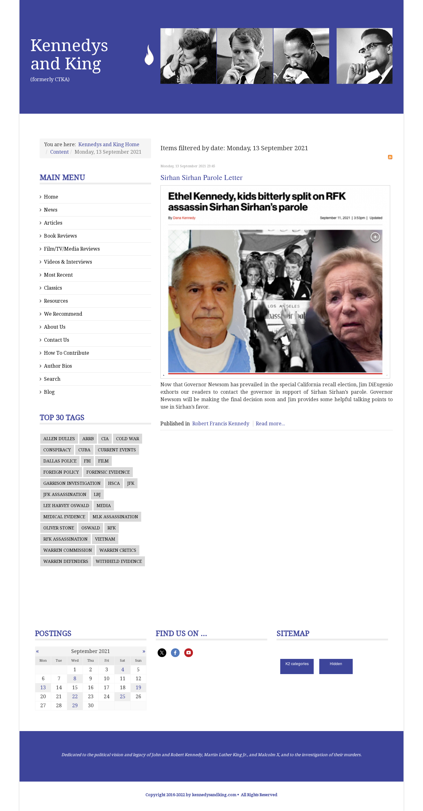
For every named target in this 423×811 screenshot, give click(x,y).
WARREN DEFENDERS (65, 561)
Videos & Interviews (68, 262)
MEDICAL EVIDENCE (64, 516)
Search (52, 379)
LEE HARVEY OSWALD (66, 505)
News (50, 210)
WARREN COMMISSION (67, 550)
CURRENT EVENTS (117, 449)
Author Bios (58, 366)
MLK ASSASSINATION (115, 516)
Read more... (270, 424)
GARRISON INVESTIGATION (72, 483)
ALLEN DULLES (59, 438)
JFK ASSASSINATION (64, 494)
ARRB (88, 438)
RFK (111, 527)
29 (75, 705)
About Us (54, 327)
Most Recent (58, 275)
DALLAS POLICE (59, 460)
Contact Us (56, 340)
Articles (53, 223)
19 (138, 687)
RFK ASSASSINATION (65, 539)
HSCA (114, 483)
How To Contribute (66, 353)
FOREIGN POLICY (61, 472)
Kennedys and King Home (108, 144)
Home (51, 197)
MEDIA (104, 505)
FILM (103, 460)
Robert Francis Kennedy (220, 424)
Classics (53, 288)
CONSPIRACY (57, 449)
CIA (105, 438)
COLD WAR (127, 438)
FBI (87, 460)
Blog (49, 392)
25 (122, 696)
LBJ (97, 494)
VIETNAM (105, 539)
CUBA (84, 449)
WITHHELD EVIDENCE (119, 561)
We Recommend (63, 314)
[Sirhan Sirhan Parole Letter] (275, 282)
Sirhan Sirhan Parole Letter (201, 177)
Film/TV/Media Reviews (72, 249)
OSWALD (90, 527)
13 (43, 687)
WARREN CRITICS (117, 550)
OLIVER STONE (58, 527)
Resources (56, 301)
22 (75, 696)
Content (59, 152)
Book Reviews (60, 236)
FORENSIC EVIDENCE (108, 472)
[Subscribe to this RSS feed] (390, 157)
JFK (130, 483)
